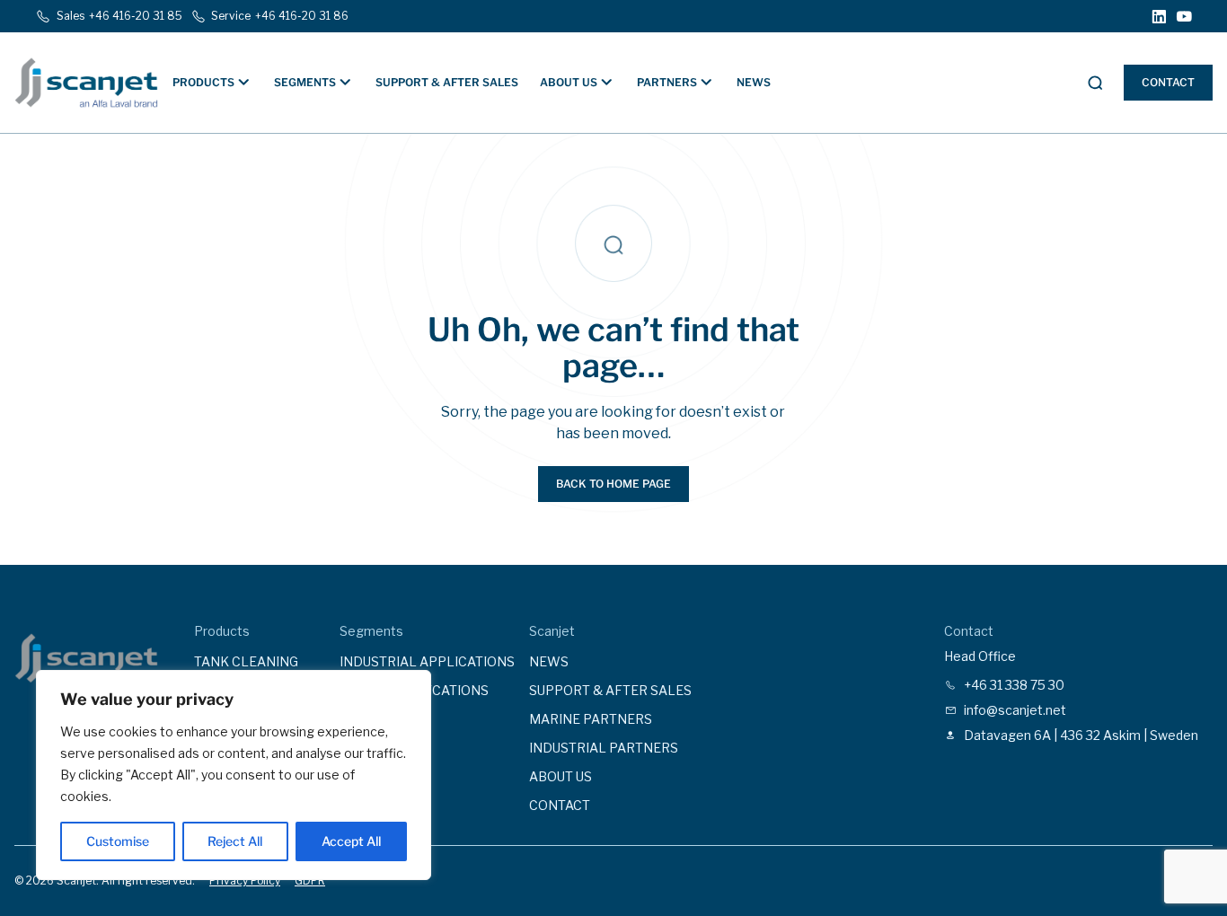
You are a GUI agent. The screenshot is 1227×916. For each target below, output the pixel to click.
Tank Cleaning (246, 661)
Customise (117, 841)
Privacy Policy (244, 880)
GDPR (310, 880)
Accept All (351, 841)
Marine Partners (590, 719)
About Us (560, 776)
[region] (233, 775)
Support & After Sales (446, 82)
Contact (1168, 82)
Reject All (234, 841)
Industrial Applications (427, 661)
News (754, 82)
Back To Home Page (613, 483)
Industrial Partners (603, 747)
